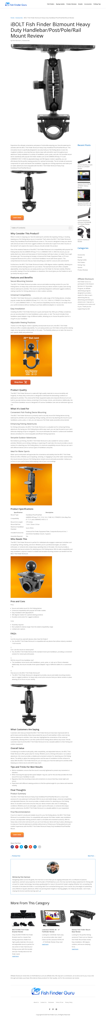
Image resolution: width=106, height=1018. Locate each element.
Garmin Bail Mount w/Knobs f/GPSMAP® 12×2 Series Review (84, 222)
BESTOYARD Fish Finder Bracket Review (20, 931)
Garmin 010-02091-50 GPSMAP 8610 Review (84, 204)
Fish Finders (50, 4)
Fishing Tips (97, 4)
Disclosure (51, 1002)
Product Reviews (71, 4)
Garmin (80, 267)
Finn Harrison (16, 40)
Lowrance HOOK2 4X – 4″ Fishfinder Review (51, 931)
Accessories (88, 4)
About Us (36, 1002)
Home (12, 18)
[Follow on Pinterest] (53, 1009)
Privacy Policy (68, 1002)
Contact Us (43, 1002)
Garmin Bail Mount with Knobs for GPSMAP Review (85, 167)
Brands (80, 4)
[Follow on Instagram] (56, 1009)
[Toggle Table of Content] (69, 228)
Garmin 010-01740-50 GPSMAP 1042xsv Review (84, 186)
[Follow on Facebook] (49, 1009)
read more (15, 956)
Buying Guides (60, 4)
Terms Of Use (59, 1002)
